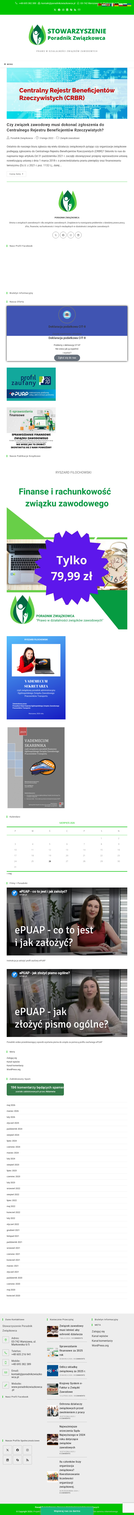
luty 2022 (11, 1218)
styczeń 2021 (13, 1272)
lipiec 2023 (12, 1170)
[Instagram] (70, 235)
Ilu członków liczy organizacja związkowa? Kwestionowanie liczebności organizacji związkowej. (70, 1474)
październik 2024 (14, 1129)
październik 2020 (14, 1278)
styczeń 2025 (13, 1123)
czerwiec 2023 (13, 1176)
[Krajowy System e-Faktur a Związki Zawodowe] (52, 1389)
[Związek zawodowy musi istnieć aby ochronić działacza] (52, 1331)
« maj (9, 873)
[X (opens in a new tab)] (55, 10)
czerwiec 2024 (13, 1147)
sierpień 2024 (13, 1135)
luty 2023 (11, 1182)
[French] (112, 4)
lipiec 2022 (12, 1200)
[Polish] (121, 4)
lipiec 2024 (12, 1141)
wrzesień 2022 (13, 1188)
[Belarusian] (100, 4)
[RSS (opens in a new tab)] (75, 10)
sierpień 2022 (13, 1194)
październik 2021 (14, 1242)
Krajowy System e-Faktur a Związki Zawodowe (71, 1387)
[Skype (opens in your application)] (71, 10)
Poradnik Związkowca (21, 138)
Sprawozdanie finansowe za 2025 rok (71, 1350)
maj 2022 (11, 1206)
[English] (108, 4)
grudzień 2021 (13, 1230)
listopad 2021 (13, 1236)
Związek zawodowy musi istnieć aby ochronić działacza (71, 1330)
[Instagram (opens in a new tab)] (63, 10)
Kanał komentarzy (15, 1065)
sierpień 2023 (13, 1164)
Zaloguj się (12, 1058)
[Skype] (17, 1459)
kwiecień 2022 (13, 1212)
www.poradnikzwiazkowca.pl (26, 1388)
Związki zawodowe (69, 138)
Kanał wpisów (13, 1062)
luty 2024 (11, 1158)
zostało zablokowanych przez (37, 1089)
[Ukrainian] (129, 4)
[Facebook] (63, 235)
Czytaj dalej (17, 173)
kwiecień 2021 (13, 1260)
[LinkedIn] (78, 235)
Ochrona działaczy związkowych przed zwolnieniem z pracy (72, 1408)
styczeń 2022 (13, 1224)
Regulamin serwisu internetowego (102, 1511)
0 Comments (77, 1338)
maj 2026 (11, 1105)
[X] (55, 235)
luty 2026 (11, 1117)
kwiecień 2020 (13, 1295)
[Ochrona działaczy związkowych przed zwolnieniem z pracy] (52, 1410)
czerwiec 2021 (13, 1254)
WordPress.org (13, 1069)
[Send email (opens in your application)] (79, 10)
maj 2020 (11, 1289)
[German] (117, 4)
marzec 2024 (13, 1153)
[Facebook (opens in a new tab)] (59, 10)
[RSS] (27, 1459)
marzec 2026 (13, 1111)
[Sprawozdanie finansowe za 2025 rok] (52, 1352)
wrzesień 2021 (13, 1248)
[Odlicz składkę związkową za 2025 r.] (52, 1370)
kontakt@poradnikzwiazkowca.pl (26, 1376)
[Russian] (125, 4)
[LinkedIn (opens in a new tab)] (67, 10)
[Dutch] (104, 4)
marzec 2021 (13, 1266)
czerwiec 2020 (13, 1284)
